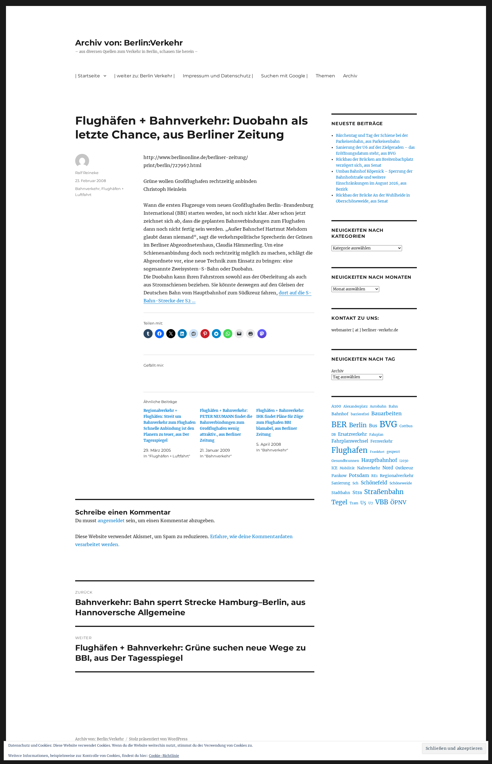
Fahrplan (376, 435)
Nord (387, 467)
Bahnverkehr (87, 188)
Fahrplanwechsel (349, 441)
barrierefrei (360, 414)
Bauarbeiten (386, 413)
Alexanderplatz (355, 406)
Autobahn (378, 406)
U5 (363, 502)
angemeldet (111, 520)
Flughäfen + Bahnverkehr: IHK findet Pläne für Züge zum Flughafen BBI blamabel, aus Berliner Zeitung (280, 422)
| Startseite (87, 76)
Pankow (339, 475)
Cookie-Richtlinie (164, 755)
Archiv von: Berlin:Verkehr (129, 43)
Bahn (393, 406)
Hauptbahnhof (379, 460)
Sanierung (340, 483)
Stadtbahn (340, 492)
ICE (334, 468)
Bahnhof (339, 413)
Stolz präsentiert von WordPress (158, 739)
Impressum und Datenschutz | (218, 76)
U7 (370, 503)
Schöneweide (401, 483)
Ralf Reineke (87, 172)
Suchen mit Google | (284, 76)
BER (339, 424)
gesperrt (393, 452)
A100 (336, 406)
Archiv (337, 371)
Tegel (339, 502)
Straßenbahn (384, 492)
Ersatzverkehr (352, 434)
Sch (355, 483)
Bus (373, 425)
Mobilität (347, 468)
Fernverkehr (381, 441)
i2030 (403, 461)
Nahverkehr (368, 467)
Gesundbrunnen (345, 461)
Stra (357, 492)
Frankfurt (377, 452)
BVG (388, 424)
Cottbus (406, 426)
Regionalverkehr (397, 475)
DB (333, 435)
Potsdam (359, 475)
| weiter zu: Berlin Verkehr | (144, 76)
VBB (381, 502)
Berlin (358, 425)
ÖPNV (398, 502)
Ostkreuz (404, 467)
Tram (354, 503)
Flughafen (349, 450)
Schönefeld (374, 483)
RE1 (374, 476)
